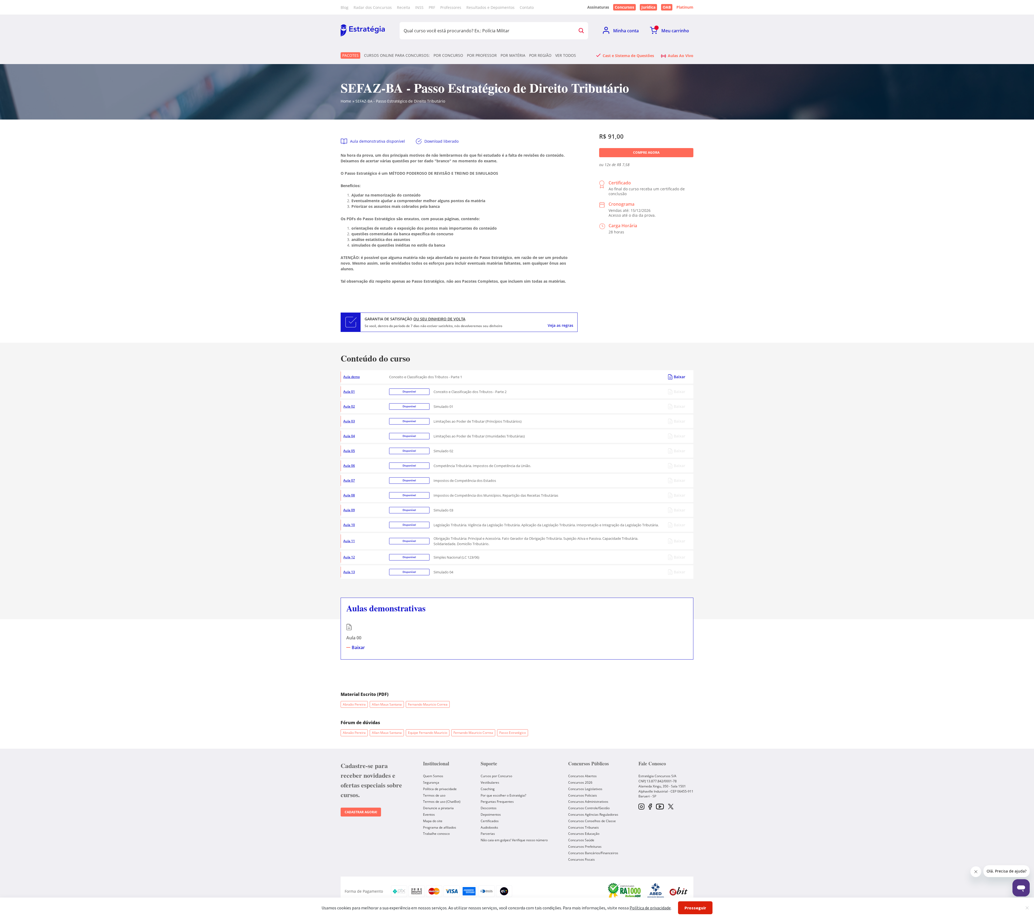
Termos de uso (434, 795)
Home (346, 101)
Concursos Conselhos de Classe (592, 821)
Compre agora (646, 152)
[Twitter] (671, 807)
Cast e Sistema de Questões (628, 55)
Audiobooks (489, 827)
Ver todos (565, 55)
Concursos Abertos (582, 776)
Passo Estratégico (512, 732)
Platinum (684, 7)
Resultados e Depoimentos (490, 7)
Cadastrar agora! (361, 812)
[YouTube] (660, 807)
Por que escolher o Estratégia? (503, 795)
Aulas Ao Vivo (680, 55)
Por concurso (448, 55)
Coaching (488, 789)
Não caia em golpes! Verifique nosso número (514, 840)
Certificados (490, 821)
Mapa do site (432, 821)
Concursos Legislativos (585, 789)
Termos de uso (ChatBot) (441, 801)
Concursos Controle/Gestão (589, 808)
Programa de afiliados (439, 827)
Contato (527, 7)
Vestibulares (490, 782)
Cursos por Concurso (496, 776)
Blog (344, 7)
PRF (432, 7)
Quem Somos (433, 776)
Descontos (489, 808)
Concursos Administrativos (588, 801)
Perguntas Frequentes (497, 801)
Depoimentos (491, 814)
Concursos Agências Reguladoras (593, 814)
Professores (450, 7)
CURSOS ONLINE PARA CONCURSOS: (397, 55)
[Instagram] (641, 807)
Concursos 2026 (580, 782)
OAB (667, 7)
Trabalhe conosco (436, 833)
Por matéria (513, 55)
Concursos (624, 7)
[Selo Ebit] (678, 891)
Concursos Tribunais (583, 827)
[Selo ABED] (655, 891)
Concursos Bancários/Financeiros (593, 853)
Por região (540, 55)
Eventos (429, 814)
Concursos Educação (583, 833)
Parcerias (488, 833)
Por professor (482, 55)
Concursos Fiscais (581, 859)
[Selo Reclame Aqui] (624, 891)
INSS (419, 7)
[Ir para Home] (363, 30)
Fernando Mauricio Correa (428, 704)
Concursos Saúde (581, 840)
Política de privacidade (440, 789)
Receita (403, 7)
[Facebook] (650, 807)
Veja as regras (560, 325)
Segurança (431, 782)
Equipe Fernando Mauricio (427, 732)
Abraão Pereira (354, 704)
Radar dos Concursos (373, 7)
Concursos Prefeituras (585, 846)
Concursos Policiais (582, 795)
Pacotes (350, 55)
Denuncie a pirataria (438, 808)
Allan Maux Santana (387, 704)
